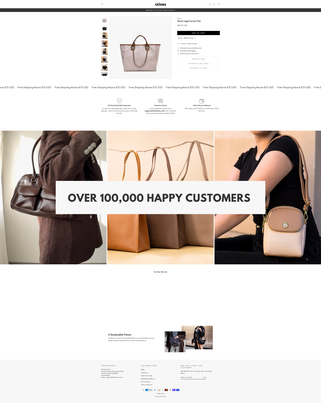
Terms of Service (146, 385)
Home (179, 18)
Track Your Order (146, 376)
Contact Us (144, 373)
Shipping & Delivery (198, 63)
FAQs (143, 370)
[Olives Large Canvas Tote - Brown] (113, 312)
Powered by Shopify (160, 396)
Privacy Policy (145, 382)
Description (198, 59)
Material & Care (198, 68)
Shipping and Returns (148, 379)
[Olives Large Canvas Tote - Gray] (115, 312)
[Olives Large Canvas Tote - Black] (117, 312)
